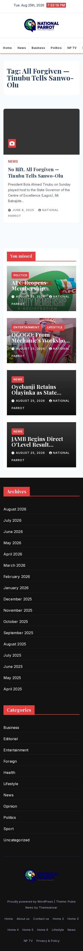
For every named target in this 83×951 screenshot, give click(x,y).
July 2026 (12, 520)
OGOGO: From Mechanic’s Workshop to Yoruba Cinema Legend (40, 343)
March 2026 (14, 565)
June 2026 (13, 531)
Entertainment (26, 327)
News (22, 48)
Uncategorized (16, 840)
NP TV (72, 48)
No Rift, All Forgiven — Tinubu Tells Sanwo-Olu (35, 172)
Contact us (41, 918)
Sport (8, 828)
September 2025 (18, 632)
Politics (56, 48)
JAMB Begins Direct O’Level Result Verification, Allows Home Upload (37, 447)
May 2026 (12, 543)
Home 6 (42, 929)
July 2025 (12, 655)
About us (23, 918)
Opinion (10, 806)
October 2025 (15, 621)
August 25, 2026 (31, 296)
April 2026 (12, 554)
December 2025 (17, 599)
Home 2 (58, 918)
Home (7, 48)
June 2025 (13, 666)
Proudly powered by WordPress (30, 901)
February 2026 (16, 576)
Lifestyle (54, 327)
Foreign (10, 761)
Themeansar (48, 907)
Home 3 (73, 918)
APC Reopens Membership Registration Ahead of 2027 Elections (40, 291)
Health (9, 772)
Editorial (10, 738)
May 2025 (12, 677)
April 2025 (12, 689)
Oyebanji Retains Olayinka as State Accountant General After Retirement (37, 395)
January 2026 (16, 588)
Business (38, 48)
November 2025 (18, 610)
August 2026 (14, 509)
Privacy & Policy (47, 941)
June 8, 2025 (23, 210)
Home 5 (27, 929)
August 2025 (14, 644)
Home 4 (13, 929)
